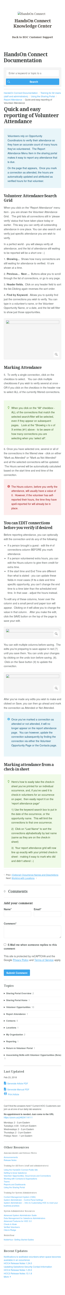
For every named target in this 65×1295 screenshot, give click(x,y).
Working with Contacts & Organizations (20, 1178)
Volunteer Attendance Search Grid (30, 198)
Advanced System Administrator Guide (20, 1215)
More (6, 1276)
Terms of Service (44, 960)
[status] (32, 158)
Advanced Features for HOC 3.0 (18, 1221)
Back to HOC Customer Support (32, 37)
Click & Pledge (10, 1230)
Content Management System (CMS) (20, 1197)
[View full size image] (32, 338)
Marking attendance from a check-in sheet (29, 766)
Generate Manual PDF (18, 1089)
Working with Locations (23, 878)
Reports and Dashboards (14, 1184)
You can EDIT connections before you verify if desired (28, 525)
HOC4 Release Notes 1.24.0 (18, 1263)
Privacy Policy (21, 960)
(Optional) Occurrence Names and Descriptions (35, 874)
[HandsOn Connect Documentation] (31, 14)
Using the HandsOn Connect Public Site (21, 1169)
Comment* (10, 923)
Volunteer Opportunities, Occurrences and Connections (27, 1175)
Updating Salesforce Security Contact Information (28, 1266)
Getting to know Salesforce (15, 1172)
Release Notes (10, 1160)
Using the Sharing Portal (43, 96)
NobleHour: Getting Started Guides (19, 1239)
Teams (7, 1181)
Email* (37, 909)
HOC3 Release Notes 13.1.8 (18, 1273)
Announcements (11, 1157)
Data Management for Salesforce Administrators (24, 1218)
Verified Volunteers (12, 1227)
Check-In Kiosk (10, 1224)
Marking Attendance (23, 367)
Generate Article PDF (17, 1083)
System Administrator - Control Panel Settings (23, 1199)
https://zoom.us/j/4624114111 (18, 1117)
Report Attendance (13, 99)
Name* (8, 909)
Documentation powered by (17, 1290)
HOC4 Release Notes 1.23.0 (18, 1269)
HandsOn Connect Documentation (21, 92)
